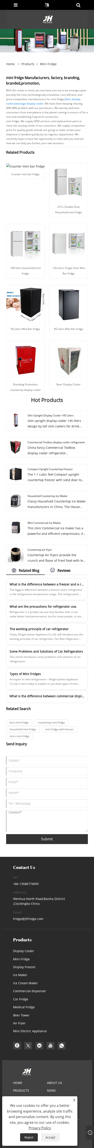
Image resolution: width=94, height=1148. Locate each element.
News (51, 1090)
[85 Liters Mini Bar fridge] (68, 304)
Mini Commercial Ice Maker (44, 523)
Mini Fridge (21, 959)
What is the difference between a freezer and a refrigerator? (47, 584)
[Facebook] (17, 1045)
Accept (50, 1137)
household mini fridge (23, 729)
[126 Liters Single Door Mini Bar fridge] (68, 243)
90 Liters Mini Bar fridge (25, 329)
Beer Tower (21, 1015)
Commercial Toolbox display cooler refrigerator (56, 442)
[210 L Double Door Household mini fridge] (68, 182)
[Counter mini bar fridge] (25, 166)
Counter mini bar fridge (25, 174)
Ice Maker (20, 975)
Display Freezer (24, 967)
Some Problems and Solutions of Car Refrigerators (46, 651)
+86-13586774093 (26, 884)
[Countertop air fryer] (15, 554)
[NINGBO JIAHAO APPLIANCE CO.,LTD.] (48, 19)
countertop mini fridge (51, 722)
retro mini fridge (20, 736)
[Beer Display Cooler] (68, 359)
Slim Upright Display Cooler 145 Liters (51, 415)
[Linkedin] (39, 1045)
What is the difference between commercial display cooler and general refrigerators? (47, 696)
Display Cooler (23, 951)
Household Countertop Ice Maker (48, 496)
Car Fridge (20, 999)
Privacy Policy (40, 1128)
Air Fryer (19, 1023)
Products (27, 64)
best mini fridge (19, 722)
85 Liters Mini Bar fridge (68, 329)
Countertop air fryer (40, 550)
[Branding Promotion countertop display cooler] (25, 359)
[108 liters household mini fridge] (25, 243)
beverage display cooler (29, 103)
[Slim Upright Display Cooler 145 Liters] (15, 420)
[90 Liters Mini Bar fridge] (25, 304)
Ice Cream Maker (25, 983)
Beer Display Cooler (68, 384)
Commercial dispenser (29, 991)
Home (17, 1083)
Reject (28, 1137)
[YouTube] (50, 1045)
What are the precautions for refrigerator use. (43, 606)
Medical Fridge (24, 1007)
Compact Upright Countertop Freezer (50, 469)
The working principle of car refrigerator (39, 629)
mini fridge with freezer (59, 729)
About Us (54, 1083)
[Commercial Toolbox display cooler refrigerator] (15, 447)
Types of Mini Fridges (25, 674)
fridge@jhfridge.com (28, 919)
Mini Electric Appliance (30, 1031)
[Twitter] (28, 1045)
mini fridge (48, 64)
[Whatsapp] (62, 1045)
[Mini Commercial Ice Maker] (15, 527)
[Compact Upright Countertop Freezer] (15, 473)
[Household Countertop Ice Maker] (15, 500)
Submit (47, 839)
